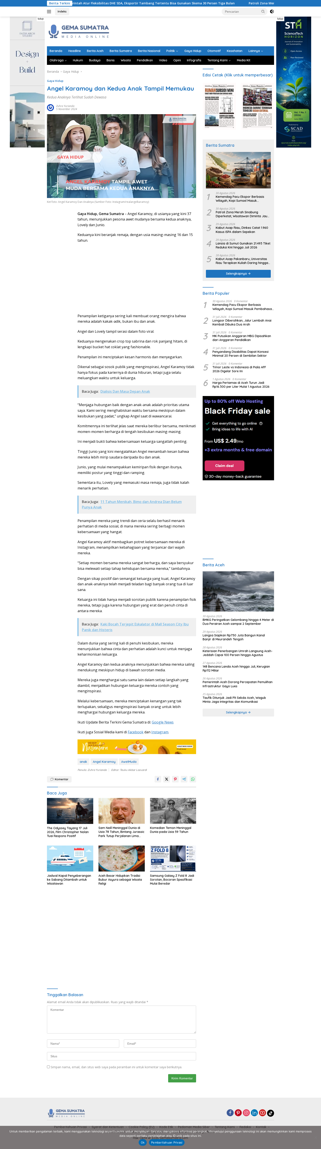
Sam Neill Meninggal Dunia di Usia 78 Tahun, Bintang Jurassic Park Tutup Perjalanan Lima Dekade (121, 832)
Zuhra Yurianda (65, 106)
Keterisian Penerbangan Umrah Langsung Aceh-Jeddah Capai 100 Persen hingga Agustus (238, 653)
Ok (143, 1142)
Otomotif (214, 51)
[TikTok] (270, 1113)
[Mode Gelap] (272, 11)
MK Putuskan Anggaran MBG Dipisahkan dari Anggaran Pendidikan (241, 338)
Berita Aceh (95, 51)
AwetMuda (128, 762)
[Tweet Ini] (166, 779)
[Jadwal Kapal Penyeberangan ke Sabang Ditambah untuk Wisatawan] (70, 859)
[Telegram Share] (184, 779)
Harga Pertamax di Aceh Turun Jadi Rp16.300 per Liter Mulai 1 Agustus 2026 (240, 385)
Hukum (78, 60)
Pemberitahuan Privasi (166, 1142)
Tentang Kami (217, 60)
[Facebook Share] (158, 779)
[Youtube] (262, 1113)
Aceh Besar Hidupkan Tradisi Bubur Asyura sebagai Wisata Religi (120, 879)
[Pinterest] (238, 1113)
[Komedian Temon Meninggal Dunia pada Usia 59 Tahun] (173, 811)
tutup (41, 18)
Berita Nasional (149, 51)
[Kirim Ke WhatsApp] (193, 779)
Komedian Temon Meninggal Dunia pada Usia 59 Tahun (170, 830)
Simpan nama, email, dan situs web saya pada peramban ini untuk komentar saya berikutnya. (116, 1067)
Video (163, 60)
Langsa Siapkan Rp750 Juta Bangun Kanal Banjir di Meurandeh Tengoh (234, 637)
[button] (263, 11)
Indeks (62, 11)
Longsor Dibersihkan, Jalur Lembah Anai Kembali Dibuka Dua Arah (241, 322)
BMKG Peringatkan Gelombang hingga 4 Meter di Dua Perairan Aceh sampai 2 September (238, 622)
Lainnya (254, 51)
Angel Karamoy (104, 762)
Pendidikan (145, 60)
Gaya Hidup (192, 51)
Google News (163, 722)
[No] (315, 1137)
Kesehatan (234, 51)
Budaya (94, 60)
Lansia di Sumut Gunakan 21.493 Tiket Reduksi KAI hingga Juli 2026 (243, 245)
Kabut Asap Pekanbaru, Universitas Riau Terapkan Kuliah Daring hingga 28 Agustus (242, 261)
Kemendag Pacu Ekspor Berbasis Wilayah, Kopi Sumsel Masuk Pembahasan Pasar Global (240, 199)
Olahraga (57, 60)
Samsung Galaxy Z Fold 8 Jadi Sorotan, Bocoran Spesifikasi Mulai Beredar (172, 879)
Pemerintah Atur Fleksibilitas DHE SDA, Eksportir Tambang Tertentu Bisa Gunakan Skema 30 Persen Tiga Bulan (102, 3)
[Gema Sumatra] (79, 31)
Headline (74, 51)
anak (83, 762)
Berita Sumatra (121, 51)
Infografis (194, 60)
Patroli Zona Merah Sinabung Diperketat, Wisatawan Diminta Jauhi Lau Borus (261, 3)
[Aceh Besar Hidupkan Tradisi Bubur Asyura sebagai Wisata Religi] (121, 859)
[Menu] (50, 11)
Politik (170, 51)
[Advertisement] (194, 31)
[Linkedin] (254, 1113)
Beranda (56, 51)
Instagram (159, 732)
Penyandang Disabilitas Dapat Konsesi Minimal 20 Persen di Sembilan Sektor (240, 354)
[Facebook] (230, 1113)
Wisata (126, 60)
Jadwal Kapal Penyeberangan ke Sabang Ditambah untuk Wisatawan (69, 879)
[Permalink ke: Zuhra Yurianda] (50, 107)
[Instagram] (246, 1113)
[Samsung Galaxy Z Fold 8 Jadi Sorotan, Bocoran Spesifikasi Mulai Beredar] (173, 859)
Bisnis (111, 60)
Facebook (135, 732)
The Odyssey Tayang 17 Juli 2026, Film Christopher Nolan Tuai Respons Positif (68, 832)
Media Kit (243, 60)
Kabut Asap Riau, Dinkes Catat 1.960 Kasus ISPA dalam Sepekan (242, 230)
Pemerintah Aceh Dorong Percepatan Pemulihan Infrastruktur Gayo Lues (238, 684)
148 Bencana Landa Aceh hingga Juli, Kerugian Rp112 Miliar (236, 668)
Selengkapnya (237, 274)
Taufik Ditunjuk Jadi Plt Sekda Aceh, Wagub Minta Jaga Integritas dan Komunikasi (234, 700)
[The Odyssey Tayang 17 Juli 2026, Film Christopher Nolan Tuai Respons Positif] (70, 811)
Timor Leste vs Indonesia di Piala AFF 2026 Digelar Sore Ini (239, 369)
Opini (177, 60)
